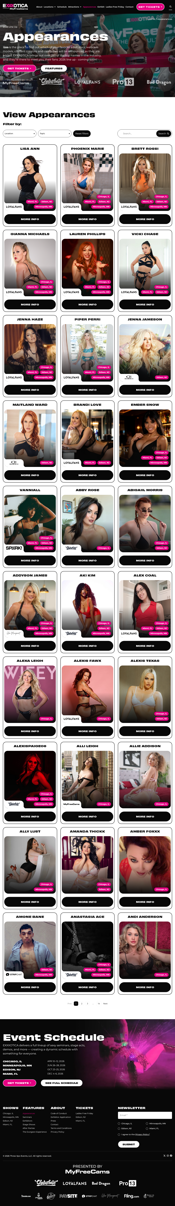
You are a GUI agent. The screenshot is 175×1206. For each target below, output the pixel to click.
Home (151, 19)
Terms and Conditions (61, 1128)
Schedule (62, 7)
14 (99, 1003)
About (39, 7)
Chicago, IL (8, 1113)
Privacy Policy (57, 1132)
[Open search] (170, 6)
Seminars (27, 1117)
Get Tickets (149, 6)
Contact (129, 7)
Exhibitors (27, 1121)
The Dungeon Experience (35, 1132)
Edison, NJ (8, 1121)
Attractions (73, 7)
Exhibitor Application (61, 1117)
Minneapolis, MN (11, 1117)
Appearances (89, 7)
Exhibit (100, 7)
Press (53, 1121)
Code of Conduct (59, 1113)
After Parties (29, 1128)
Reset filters (81, 133)
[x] (164, 1156)
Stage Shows (29, 1124)
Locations (48, 7)
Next (105, 1003)
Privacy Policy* (142, 1134)
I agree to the (135, 1134)
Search (162, 133)
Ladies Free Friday (115, 7)
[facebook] (171, 1156)
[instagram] (168, 1156)
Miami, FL (7, 1124)
